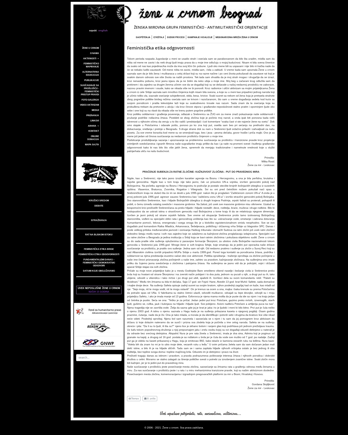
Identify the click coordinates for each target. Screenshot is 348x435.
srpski (93, 30)
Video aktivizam (89, 105)
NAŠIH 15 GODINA (99, 291)
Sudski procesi (176, 37)
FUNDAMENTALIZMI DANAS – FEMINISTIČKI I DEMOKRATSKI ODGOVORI (99, 262)
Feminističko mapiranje (91, 65)
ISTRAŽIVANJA (99, 220)
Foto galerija (90, 100)
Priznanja (92, 115)
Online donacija (93, 138)
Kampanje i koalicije (200, 37)
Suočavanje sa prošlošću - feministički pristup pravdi (89, 90)
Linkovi (94, 120)
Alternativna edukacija (90, 73)
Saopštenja (143, 37)
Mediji (95, 110)
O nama (94, 53)
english (103, 30)
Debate (98, 206)
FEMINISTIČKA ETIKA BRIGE (99, 249)
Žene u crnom (90, 48)
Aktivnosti (89, 58)
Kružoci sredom (99, 200)
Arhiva (92, 126)
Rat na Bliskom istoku (99, 234)
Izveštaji (158, 37)
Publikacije (91, 80)
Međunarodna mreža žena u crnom (237, 37)
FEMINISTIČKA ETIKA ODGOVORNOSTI (98, 254)
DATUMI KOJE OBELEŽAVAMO (99, 271)
